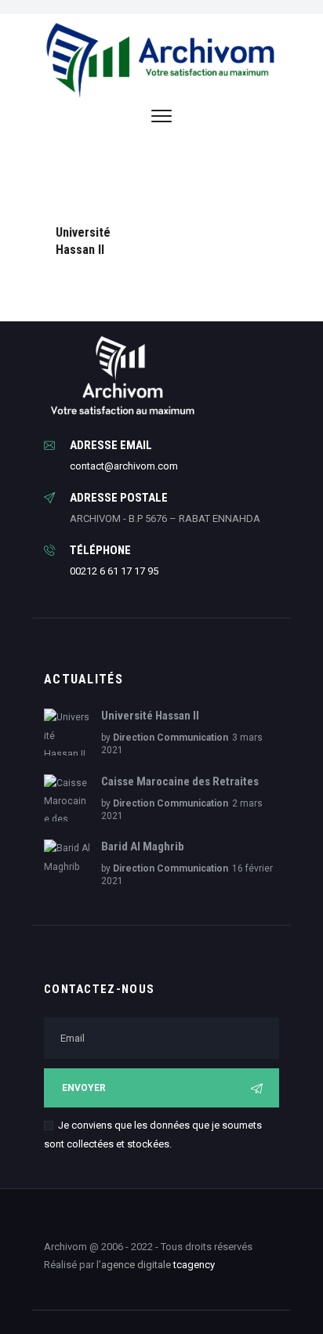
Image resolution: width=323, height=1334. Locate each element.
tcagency (194, 1265)
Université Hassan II (83, 240)
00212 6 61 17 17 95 (114, 571)
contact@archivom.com (124, 466)
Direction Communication (170, 737)
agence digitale (136, 1265)
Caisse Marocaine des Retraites (180, 781)
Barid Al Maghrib (142, 846)
